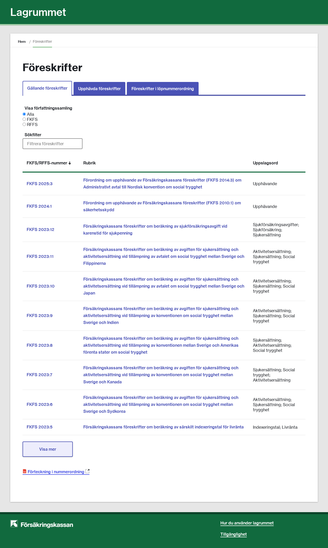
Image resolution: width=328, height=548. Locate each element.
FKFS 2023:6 (40, 404)
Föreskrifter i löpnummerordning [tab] (162, 88)
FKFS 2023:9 (40, 315)
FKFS (32, 119)
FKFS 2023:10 (41, 286)
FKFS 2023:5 (40, 426)
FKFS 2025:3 (40, 183)
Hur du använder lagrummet (247, 522)
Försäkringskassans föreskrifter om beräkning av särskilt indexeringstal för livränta (163, 426)
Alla (30, 114)
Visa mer (47, 449)
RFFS (32, 124)
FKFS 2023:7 (39, 374)
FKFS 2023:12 (40, 229)
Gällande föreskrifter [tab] (47, 88)
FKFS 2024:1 (39, 206)
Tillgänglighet (233, 534)
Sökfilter (33, 134)
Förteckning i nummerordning (57, 472)
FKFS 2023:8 (40, 345)
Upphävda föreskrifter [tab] (99, 88)
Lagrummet (38, 12)
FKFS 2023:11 (40, 256)
